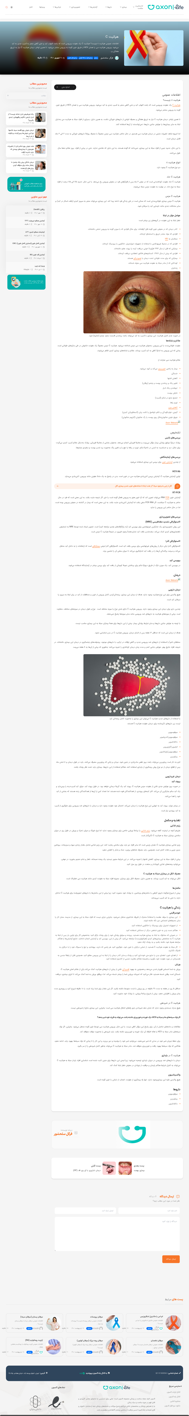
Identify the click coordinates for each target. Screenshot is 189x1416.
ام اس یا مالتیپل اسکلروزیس (151, 1316)
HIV (166, 238)
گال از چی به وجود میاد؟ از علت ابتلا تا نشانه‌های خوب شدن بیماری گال (143, 486)
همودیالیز (137, 258)
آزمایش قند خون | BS (37, 255)
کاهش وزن (173, 407)
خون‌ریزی (162, 368)
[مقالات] (8, 95)
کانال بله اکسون (174, 1396)
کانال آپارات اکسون (173, 1392)
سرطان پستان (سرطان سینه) (31, 1317)
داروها (109, 7)
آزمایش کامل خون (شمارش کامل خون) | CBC (28, 243)
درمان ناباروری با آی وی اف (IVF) (87, 1170)
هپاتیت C (176, 105)
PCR (167, 497)
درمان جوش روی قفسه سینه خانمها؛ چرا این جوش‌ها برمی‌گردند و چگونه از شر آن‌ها (21, 133)
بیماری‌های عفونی (72, 58)
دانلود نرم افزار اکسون (172, 1406)
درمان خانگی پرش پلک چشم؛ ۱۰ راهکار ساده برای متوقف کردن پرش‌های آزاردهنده (22, 165)
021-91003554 (161, 1373)
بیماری (124, 7)
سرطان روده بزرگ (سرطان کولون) (90, 1340)
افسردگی (125, 969)
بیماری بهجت (139, 1170)
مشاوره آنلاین (175, 1401)
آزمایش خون (167, 462)
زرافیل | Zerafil (39, 209)
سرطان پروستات (96, 1317)
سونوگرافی (96, 546)
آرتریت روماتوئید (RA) (34, 1340)
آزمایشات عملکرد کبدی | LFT (35, 232)
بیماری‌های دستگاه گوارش (86, 58)
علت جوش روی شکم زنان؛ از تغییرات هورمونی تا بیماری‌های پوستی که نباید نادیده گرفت (20, 149)
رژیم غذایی (145, 830)
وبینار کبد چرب (40, 266)
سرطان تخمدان (157, 1340)
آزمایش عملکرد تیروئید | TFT (35, 221)
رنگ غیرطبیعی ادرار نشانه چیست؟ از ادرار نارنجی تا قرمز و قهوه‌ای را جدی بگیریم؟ (21, 117)
